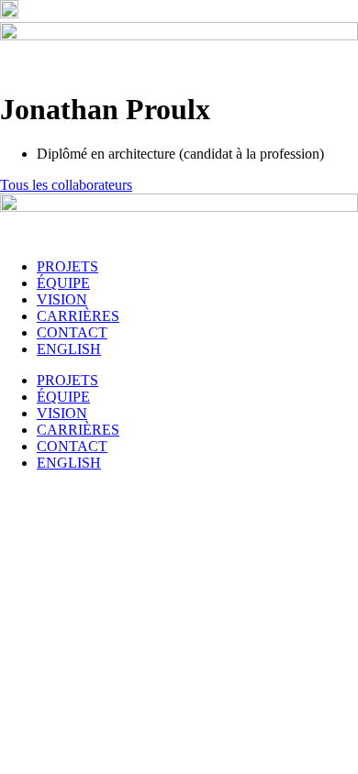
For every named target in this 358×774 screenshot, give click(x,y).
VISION (62, 299)
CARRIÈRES (78, 316)
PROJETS (67, 266)
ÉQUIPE (63, 283)
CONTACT (72, 332)
